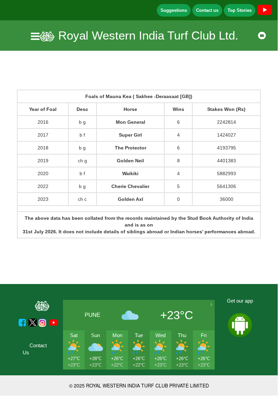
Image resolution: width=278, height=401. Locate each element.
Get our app (240, 301)
